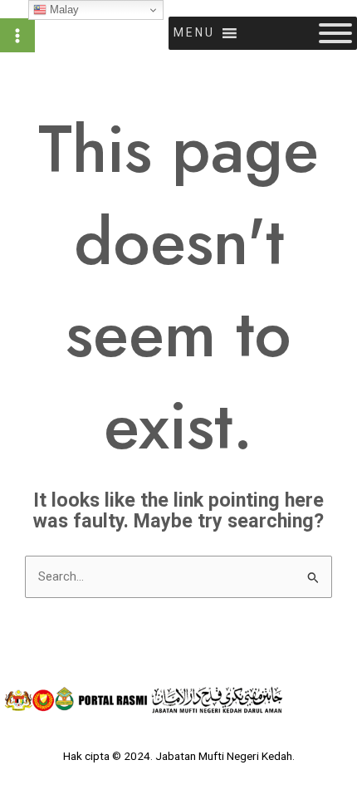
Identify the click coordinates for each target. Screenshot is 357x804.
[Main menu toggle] (17, 35)
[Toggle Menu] (335, 33)
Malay (62, 9)
